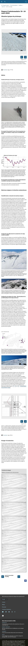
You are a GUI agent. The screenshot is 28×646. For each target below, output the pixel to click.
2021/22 (3, 6)
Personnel (4, 607)
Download (8, 69)
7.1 (13, 386)
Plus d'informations (13, 5)
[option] (14, 49)
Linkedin (6, 611)
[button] (25, 581)
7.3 (18, 386)
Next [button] (25, 57)
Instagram (12, 611)
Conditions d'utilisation (6, 609)
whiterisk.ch (4, 622)
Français (3, 599)
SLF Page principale (5, 5)
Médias (3, 604)
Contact (3, 602)
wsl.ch (3, 634)
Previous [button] (21, 57)
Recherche (5, 1)
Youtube (2, 611)
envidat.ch (4, 631)
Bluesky (9, 611)
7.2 (15, 386)
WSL (3, 615)
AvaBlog (20, 5)
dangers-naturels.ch (6, 627)
